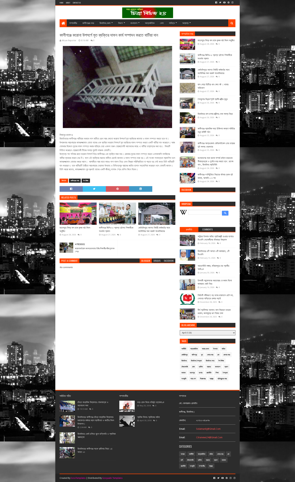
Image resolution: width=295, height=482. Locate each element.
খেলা (162, 23)
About (68, 2)
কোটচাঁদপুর (184, 355)
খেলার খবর (210, 355)
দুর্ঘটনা (201, 367)
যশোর (200, 373)
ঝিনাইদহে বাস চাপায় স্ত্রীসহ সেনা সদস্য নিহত (215, 113)
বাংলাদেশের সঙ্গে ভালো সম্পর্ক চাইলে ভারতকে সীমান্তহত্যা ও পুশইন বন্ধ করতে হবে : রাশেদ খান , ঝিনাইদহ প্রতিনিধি (215, 161)
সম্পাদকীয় (73, 23)
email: (182, 428)
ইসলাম (215, 349)
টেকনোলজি (184, 367)
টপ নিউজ (85, 181)
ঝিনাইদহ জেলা (105, 23)
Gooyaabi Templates (112, 478)
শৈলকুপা (225, 373)
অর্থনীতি (183, 349)
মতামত (183, 373)
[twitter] (220, 2)
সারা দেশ (193, 379)
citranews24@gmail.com (209, 437)
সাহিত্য (172, 23)
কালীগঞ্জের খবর (88, 23)
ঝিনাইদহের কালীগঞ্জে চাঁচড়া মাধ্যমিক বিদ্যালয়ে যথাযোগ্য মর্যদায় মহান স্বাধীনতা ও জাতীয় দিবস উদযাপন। (96, 420)
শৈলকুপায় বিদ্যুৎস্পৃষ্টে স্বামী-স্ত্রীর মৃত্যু (213, 99)
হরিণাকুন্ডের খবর (222, 379)
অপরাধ (183, 454)
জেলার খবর (226, 355)
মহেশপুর (192, 373)
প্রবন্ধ (209, 367)
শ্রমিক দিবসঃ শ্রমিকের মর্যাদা (148, 417)
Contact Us (77, 2)
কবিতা (223, 349)
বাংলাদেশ (133, 23)
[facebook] (216, 2)
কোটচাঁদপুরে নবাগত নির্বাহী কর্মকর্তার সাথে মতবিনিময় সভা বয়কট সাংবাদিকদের (154, 229)
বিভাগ (120, 23)
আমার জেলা (205, 349)
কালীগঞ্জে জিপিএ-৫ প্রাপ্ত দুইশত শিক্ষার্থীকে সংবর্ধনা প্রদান (116, 229)
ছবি (182, 460)
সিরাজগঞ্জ (203, 379)
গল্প (218, 355)
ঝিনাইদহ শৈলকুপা (196, 361)
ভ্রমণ (226, 367)
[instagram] (232, 2)
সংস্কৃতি (183, 379)
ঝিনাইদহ (184, 361)
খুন (202, 355)
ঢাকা (193, 367)
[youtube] (224, 2)
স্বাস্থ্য (211, 379)
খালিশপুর (194, 355)
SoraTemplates (78, 478)
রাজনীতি (209, 373)
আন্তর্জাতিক (149, 23)
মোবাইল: (182, 420)
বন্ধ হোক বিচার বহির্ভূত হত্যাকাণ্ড (150, 402)
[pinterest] (228, 2)
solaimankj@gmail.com (208, 428)
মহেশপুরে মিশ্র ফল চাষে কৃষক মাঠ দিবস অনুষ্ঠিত (75, 229)
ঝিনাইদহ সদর (210, 361)
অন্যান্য (185, 23)
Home (61, 2)
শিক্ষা (217, 373)
